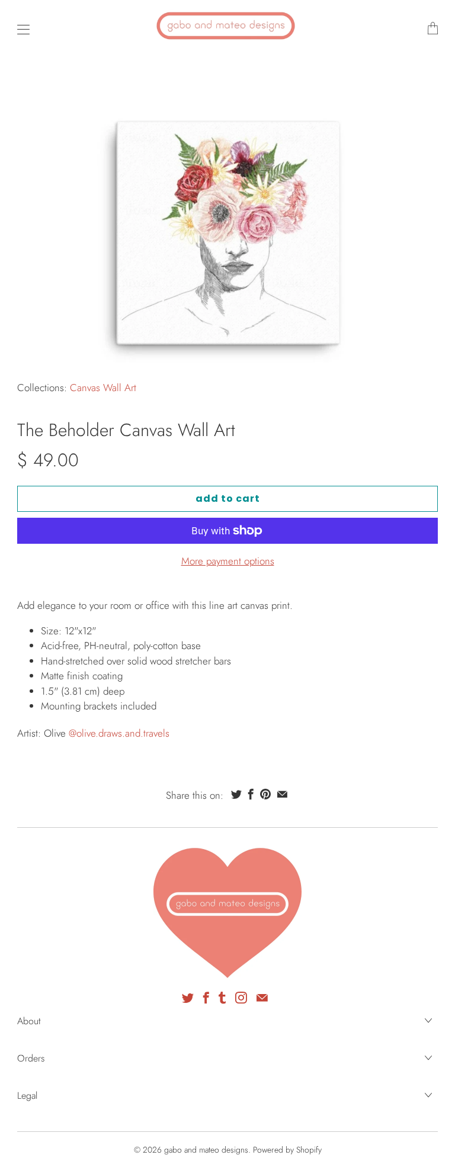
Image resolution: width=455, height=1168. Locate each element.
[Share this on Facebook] (250, 794)
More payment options (227, 561)
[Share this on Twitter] (236, 794)
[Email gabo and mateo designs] (262, 998)
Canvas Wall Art (103, 387)
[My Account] (20, 29)
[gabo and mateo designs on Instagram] (241, 998)
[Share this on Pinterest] (265, 794)
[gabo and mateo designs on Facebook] (206, 998)
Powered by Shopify (287, 1150)
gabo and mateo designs (206, 1150)
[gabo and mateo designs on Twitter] (188, 998)
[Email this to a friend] (282, 794)
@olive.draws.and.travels (119, 733)
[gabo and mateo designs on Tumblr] (222, 998)
